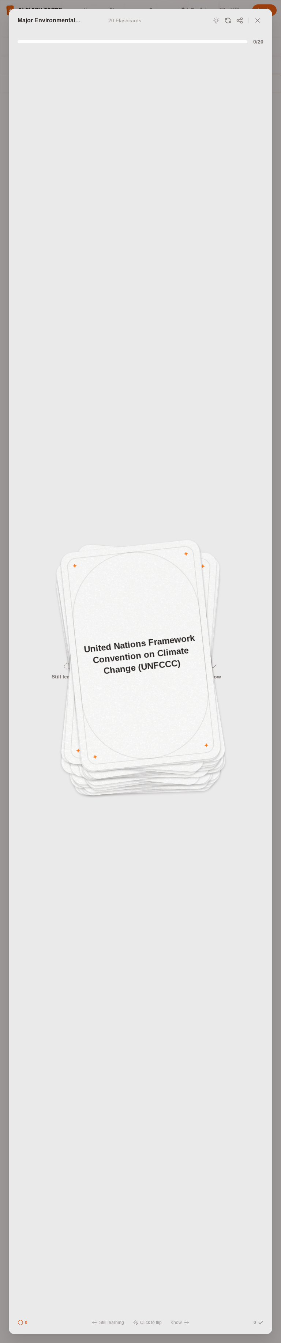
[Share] (240, 20)
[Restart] (228, 20)
